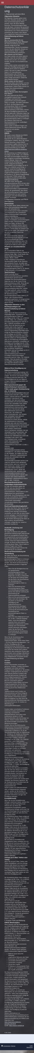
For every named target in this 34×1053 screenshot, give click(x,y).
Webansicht (30, 1047)
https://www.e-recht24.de (16, 1025)
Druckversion (6, 1046)
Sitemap (13, 1046)
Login (31, 1045)
